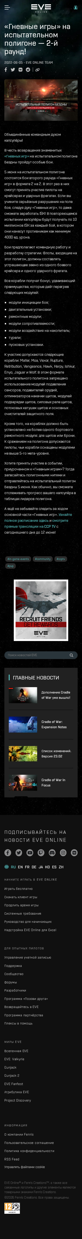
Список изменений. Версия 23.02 (56, 753)
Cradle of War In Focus (53, 782)
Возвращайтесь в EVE (21, 1007)
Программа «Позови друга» (26, 999)
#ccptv (61, 559)
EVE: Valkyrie (14, 1059)
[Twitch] (41, 852)
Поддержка (13, 966)
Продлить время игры (21, 905)
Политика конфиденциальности (29, 1151)
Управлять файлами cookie (24, 1167)
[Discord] (52, 852)
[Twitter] (19, 852)
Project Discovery (17, 1100)
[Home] (41, 11)
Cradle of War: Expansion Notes (54, 724)
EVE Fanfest (13, 1084)
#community (43, 559)
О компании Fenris (19, 1134)
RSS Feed (11, 1159)
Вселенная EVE (16, 1051)
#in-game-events (18, 559)
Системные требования (22, 913)
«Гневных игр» (16, 156)
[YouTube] (29, 852)
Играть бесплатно (18, 888)
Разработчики (15, 990)
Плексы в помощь (18, 1023)
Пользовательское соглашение (29, 1143)
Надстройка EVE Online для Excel (30, 930)
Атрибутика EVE (16, 1092)
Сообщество (14, 974)
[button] (76, 7)
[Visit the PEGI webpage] (12, 1208)
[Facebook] (7, 852)
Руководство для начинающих (28, 921)
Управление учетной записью (27, 957)
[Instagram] (63, 852)
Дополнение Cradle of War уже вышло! (56, 695)
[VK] (74, 852)
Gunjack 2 (11, 1075)
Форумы (10, 982)
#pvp (10, 566)
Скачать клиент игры (20, 897)
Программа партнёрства (23, 1015)
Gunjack (10, 1067)
